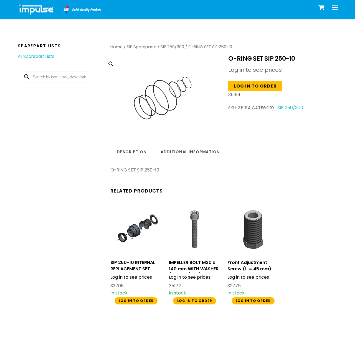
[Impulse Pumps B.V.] (59, 12)
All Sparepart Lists (36, 56)
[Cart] (321, 7)
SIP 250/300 (172, 47)
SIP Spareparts (141, 47)
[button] (160, 83)
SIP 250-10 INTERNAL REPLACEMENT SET (132, 266)
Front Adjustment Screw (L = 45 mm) (249, 266)
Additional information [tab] (190, 152)
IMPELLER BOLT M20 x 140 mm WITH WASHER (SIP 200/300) (194, 269)
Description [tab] (132, 152)
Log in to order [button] (255, 86)
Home (116, 47)
